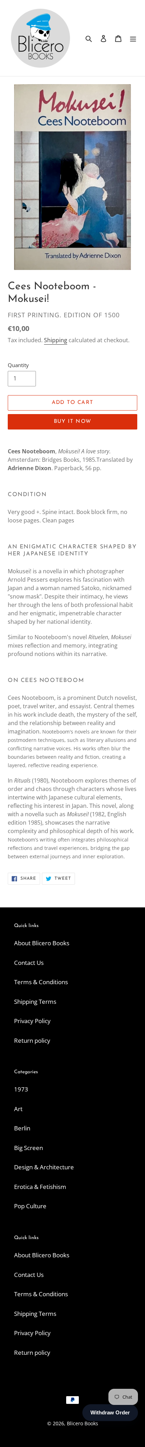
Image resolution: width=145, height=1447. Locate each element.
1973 (21, 1089)
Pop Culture (30, 1206)
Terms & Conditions (41, 982)
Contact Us (29, 963)
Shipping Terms (35, 1002)
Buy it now (72, 421)
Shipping (55, 340)
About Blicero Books (41, 943)
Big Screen (28, 1148)
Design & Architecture (44, 1167)
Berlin (22, 1128)
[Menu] (133, 38)
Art (18, 1109)
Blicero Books (82, 1423)
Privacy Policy (32, 1021)
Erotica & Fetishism (40, 1187)
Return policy (32, 1040)
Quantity (18, 364)
